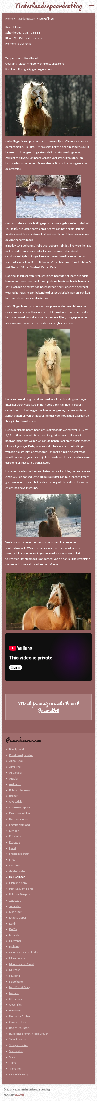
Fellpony (14, 842)
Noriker (14, 993)
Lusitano (14, 946)
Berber (13, 796)
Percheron (15, 1010)
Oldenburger (17, 999)
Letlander (15, 935)
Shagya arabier (18, 1045)
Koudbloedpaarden (21, 755)
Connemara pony (20, 807)
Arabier (14, 778)
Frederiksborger (19, 853)
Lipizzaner (15, 941)
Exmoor (14, 830)
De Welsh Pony (18, 1074)
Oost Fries (15, 1004)
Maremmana (17, 958)
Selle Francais (17, 1039)
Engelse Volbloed (19, 825)
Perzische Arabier (20, 1016)
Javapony (15, 900)
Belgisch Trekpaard (20, 790)
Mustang (14, 975)
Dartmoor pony (18, 819)
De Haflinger (47, 18)
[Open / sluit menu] (92, 5)
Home (9, 18)
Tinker (13, 1062)
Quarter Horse (18, 1022)
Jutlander (15, 906)
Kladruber (15, 911)
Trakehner (15, 1068)
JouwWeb (48, 710)
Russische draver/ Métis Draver (28, 1033)
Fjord (12, 848)
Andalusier (16, 772)
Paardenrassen (26, 18)
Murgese (14, 970)
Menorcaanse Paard (21, 964)
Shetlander (16, 1051)
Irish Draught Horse (21, 888)
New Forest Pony (19, 987)
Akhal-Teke (16, 761)
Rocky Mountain (19, 1028)
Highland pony (18, 883)
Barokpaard (16, 749)
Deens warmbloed (20, 813)
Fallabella (15, 836)
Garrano (14, 865)
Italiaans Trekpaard (20, 894)
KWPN (13, 929)
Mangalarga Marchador (24, 952)
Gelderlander (17, 871)
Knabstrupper (17, 917)
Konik (12, 923)
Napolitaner (16, 981)
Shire (12, 1057)
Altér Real (15, 766)
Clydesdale (15, 801)
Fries (12, 859)
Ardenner (15, 784)
